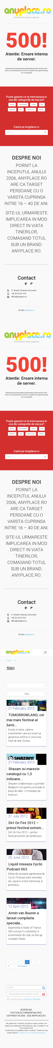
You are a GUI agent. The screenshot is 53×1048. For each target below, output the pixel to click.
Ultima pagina (22, 966)
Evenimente (23, 104)
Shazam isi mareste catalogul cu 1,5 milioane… (23, 774)
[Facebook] (26, 283)
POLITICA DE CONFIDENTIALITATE (26, 1013)
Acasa (12, 104)
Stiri (21, 109)
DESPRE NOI (26, 1010)
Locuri (34, 104)
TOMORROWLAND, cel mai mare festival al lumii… (25, 720)
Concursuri (31, 109)
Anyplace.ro (30, 310)
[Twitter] (31, 283)
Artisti (41, 109)
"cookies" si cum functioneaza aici (31, 1033)
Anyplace (27, 11)
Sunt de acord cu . (25, 999)
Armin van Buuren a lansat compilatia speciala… (23, 918)
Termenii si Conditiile (32, 999)
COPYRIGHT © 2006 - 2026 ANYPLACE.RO (26, 1016)
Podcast (12, 109)
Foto (41, 104)
